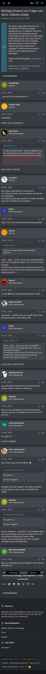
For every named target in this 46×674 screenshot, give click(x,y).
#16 (43, 93)
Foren (3, 632)
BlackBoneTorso (16, 372)
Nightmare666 (15, 302)
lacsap (11, 231)
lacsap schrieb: (9, 341)
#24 (43, 336)
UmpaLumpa (14, 104)
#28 (43, 459)
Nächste (33, 573)
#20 (43, 219)
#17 (43, 114)
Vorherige (13, 573)
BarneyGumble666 (17, 550)
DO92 (11, 209)
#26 (43, 406)
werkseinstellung (16, 423)
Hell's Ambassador (17, 449)
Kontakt (4, 637)
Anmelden (5, 648)
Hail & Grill (13, 131)
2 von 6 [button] (24, 573)
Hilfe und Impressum (10, 667)
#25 (43, 382)
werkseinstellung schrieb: (13, 470)
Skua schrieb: (8, 146)
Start (22, 667)
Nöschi (12, 280)
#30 (43, 559)
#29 (43, 510)
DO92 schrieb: (9, 245)
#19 (43, 188)
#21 (43, 240)
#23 (43, 312)
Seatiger (12, 396)
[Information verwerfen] (41, 26)
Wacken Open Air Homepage (12, 628)
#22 (43, 290)
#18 (43, 141)
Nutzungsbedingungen (19, 663)
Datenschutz (35, 663)
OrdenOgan (14, 83)
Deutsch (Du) (30, 659)
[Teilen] (39, 93)
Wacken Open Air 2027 (11, 659)
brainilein (13, 178)
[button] (4, 3)
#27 (43, 433)
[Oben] (26, 667)
